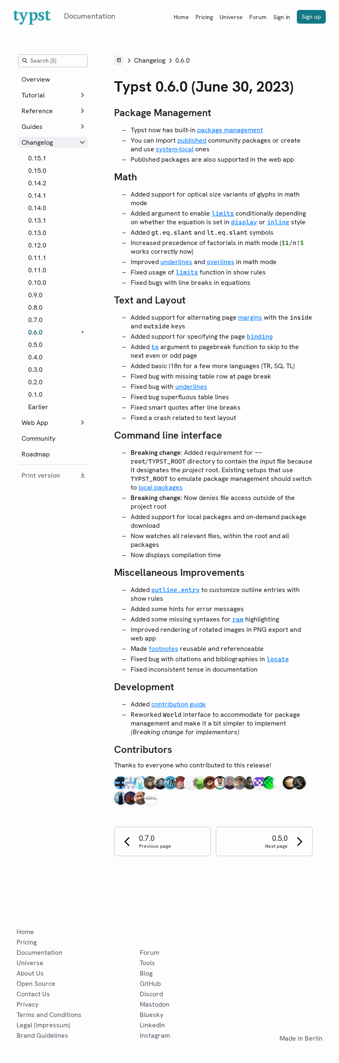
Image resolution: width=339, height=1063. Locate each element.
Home (181, 17)
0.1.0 (35, 394)
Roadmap (35, 454)
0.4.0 (35, 357)
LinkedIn (152, 1025)
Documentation (39, 952)
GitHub (150, 983)
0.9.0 (35, 295)
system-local (174, 149)
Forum (258, 17)
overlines (220, 261)
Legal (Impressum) (43, 1025)
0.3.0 (35, 369)
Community (38, 438)
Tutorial (33, 95)
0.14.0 (37, 208)
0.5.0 (35, 344)
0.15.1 (37, 158)
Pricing (204, 17)
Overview (35, 79)
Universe (231, 17)
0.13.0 (37, 232)
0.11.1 (37, 257)
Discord (151, 994)
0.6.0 (35, 332)
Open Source (36, 983)
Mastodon (155, 1004)
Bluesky (151, 1014)
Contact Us (33, 994)
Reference (37, 111)
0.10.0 (37, 282)
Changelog (37, 142)
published (191, 140)
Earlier (38, 407)
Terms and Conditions (49, 1014)
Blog (146, 973)
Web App (34, 422)
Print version (40, 475)
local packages (160, 487)
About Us (30, 973)
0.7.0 (35, 320)
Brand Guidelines (42, 1035)
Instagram (155, 1035)
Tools (147, 963)
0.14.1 (37, 195)
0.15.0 (37, 170)
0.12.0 (37, 245)
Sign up (311, 16)
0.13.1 (37, 220)
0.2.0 (35, 382)
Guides (32, 126)
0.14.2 (37, 183)
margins (250, 317)
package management (230, 130)
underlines (176, 261)
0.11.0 (37, 270)
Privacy (27, 1004)
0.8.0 (35, 307)
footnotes (163, 648)
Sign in (281, 17)
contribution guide (178, 704)
